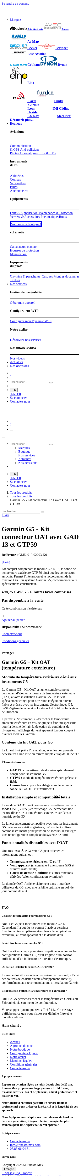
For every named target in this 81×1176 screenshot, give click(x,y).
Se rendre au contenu (15, 3)
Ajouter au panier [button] (13, 620)
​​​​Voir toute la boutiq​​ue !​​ (26, 224)
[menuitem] (15, 19)
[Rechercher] (51, 382)
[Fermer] (3, 437)
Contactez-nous (20, 401)
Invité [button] (5, 515)
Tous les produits (21, 492)
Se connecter (18, 397)
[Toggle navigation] (11, 430)
